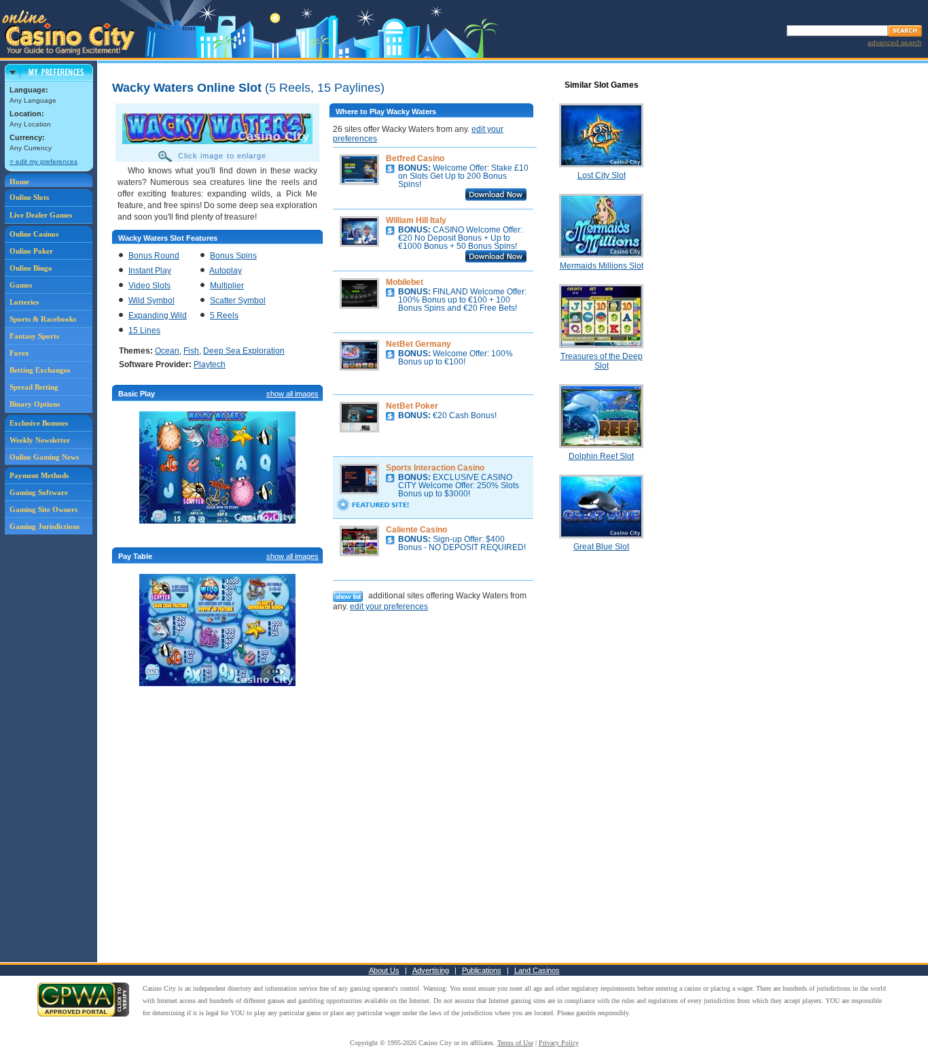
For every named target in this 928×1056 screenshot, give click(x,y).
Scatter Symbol (238, 300)
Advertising (430, 970)
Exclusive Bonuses (39, 423)
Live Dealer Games (41, 215)
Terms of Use (515, 1042)
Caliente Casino (416, 529)
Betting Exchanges (40, 370)
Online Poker (31, 251)
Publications (481, 970)
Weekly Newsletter (40, 440)
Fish (191, 351)
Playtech (210, 364)
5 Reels (224, 315)
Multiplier (227, 285)
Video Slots (149, 285)
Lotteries (24, 302)
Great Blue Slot (601, 546)
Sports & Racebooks (43, 319)
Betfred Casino (415, 158)
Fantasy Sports (34, 336)
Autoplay (225, 270)
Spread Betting (34, 387)
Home (19, 181)
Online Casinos (34, 234)
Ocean (167, 351)
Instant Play (149, 270)
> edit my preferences (43, 161)
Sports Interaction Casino (435, 468)
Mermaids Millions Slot (601, 266)
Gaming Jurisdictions (44, 526)
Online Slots (29, 197)
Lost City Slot (601, 175)
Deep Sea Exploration (244, 351)
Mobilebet (404, 282)
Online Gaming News (44, 457)
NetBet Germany (418, 344)
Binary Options (35, 404)
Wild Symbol (151, 300)
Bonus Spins (233, 255)
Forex (19, 353)
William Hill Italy (416, 220)
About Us (384, 970)
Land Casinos (537, 970)
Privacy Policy (559, 1042)
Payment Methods (39, 475)
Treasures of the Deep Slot (601, 361)
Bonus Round (153, 255)
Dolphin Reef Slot (601, 456)
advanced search (895, 42)
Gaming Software (39, 492)
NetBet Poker (412, 406)
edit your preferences (389, 606)
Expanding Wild (157, 315)
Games (21, 285)
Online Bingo (31, 268)
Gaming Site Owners (43, 509)
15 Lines (144, 330)
